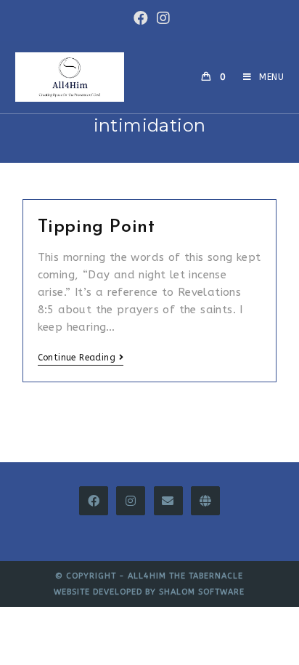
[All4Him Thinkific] (205, 500)
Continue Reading (76, 357)
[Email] (168, 500)
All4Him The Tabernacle (185, 576)
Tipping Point (96, 227)
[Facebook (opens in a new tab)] (140, 18)
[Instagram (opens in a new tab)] (161, 18)
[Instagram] (130, 500)
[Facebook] (93, 500)
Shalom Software (202, 592)
